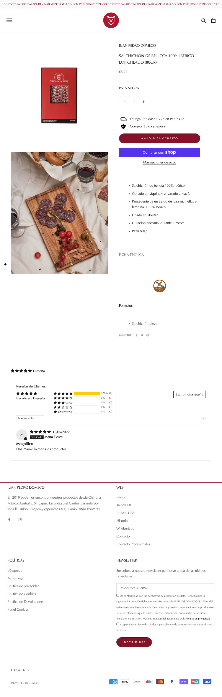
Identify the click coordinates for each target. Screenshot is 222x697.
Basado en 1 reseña (30, 398)
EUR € (18, 670)
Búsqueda (15, 570)
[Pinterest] (147, 335)
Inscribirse (134, 642)
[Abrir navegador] (9, 20)
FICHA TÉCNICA (131, 255)
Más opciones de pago (159, 162)
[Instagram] (19, 519)
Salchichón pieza (144, 324)
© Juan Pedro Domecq (25, 683)
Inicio (120, 497)
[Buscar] (203, 20)
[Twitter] (142, 335)
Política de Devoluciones (26, 602)
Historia (122, 521)
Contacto (123, 536)
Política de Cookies (22, 594)
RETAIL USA (125, 513)
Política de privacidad (23, 586)
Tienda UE (124, 505)
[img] (41, 432)
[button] (22, 371)
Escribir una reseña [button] (189, 394)
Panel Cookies (18, 609)
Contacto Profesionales (133, 544)
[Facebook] (136, 335)
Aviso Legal (16, 578)
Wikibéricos (125, 529)
